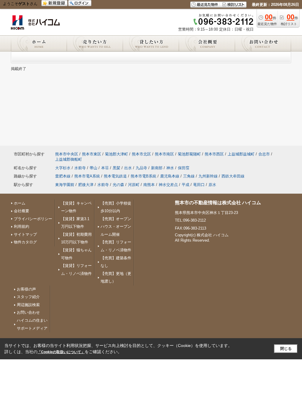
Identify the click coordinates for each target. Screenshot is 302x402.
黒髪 (116, 168)
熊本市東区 (91, 154)
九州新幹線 (208, 176)
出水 (128, 168)
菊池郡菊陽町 (189, 154)
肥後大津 (85, 184)
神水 (170, 168)
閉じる (286, 348)
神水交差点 (168, 184)
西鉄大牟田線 (232, 176)
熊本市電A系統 (87, 176)
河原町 (133, 184)
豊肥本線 (62, 176)
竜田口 (199, 184)
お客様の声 (26, 289)
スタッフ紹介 (28, 297)
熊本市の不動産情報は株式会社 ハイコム (218, 202)
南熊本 (149, 184)
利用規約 (21, 226)
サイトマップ (25, 234)
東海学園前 (64, 184)
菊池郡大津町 (116, 154)
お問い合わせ (28, 312)
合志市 (264, 154)
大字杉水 (62, 168)
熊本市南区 (164, 154)
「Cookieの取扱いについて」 (61, 352)
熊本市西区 (214, 154)
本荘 (105, 168)
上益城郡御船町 (68, 159)
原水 (212, 184)
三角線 (189, 176)
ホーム (19, 203)
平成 (185, 184)
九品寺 (141, 168)
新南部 (157, 168)
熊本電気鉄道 (115, 176)
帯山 (93, 168)
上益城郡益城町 (241, 154)
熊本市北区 (141, 154)
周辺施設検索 (28, 305)
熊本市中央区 (66, 154)
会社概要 (21, 211)
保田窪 (183, 168)
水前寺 (80, 168)
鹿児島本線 (169, 176)
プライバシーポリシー (33, 219)
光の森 (118, 184)
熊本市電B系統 (143, 176)
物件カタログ (25, 242)
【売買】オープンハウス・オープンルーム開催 (116, 227)
